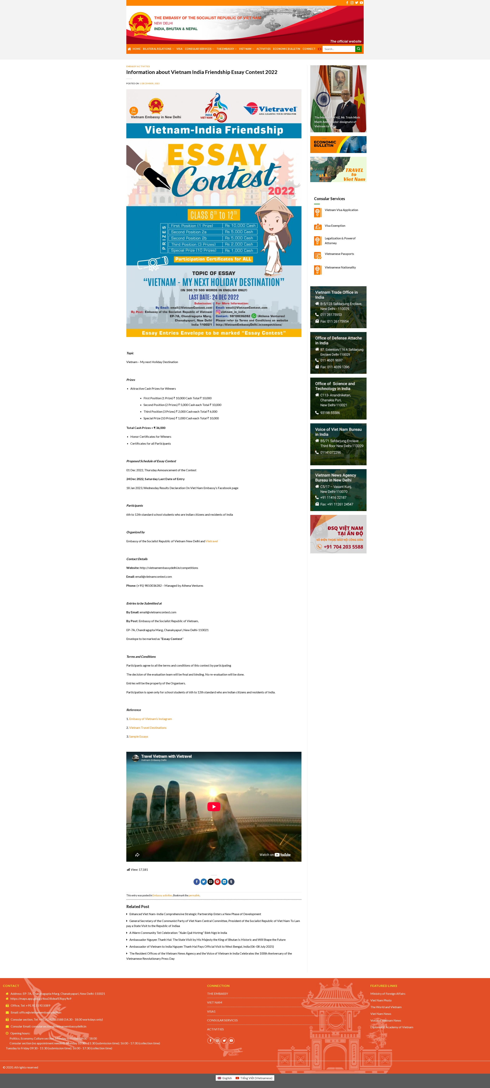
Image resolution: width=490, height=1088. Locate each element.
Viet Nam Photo (381, 1000)
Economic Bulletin (286, 48)
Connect (309, 48)
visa (179, 48)
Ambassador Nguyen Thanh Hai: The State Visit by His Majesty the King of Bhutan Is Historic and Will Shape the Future (207, 939)
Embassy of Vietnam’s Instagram (150, 719)
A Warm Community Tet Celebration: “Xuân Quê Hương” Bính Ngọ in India (178, 932)
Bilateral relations (157, 48)
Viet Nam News (380, 1013)
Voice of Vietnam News (385, 1020)
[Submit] (358, 49)
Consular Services (198, 48)
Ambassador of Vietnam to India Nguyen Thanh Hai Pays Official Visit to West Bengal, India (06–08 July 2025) (201, 946)
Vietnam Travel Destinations (148, 727)
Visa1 (211, 1011)
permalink (194, 895)
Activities (263, 48)
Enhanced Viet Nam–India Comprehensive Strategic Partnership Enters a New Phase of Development (195, 914)
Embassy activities (138, 66)
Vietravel (212, 541)
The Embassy (225, 48)
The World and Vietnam (386, 1007)
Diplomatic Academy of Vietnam (391, 1027)
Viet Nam (245, 48)
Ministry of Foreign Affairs (387, 993)
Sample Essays (138, 736)
